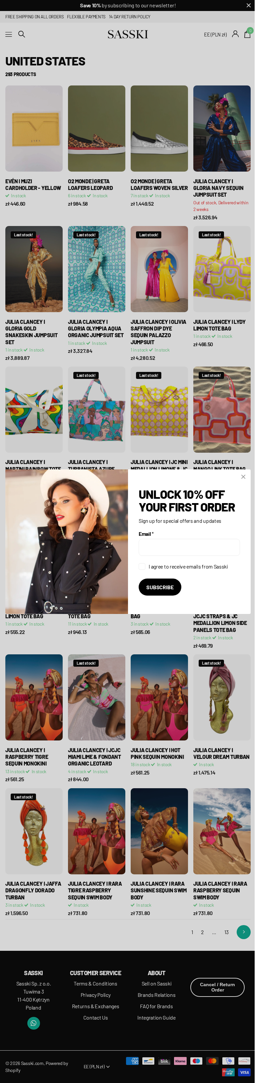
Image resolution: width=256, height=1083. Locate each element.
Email (146, 533)
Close (243, 476)
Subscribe (160, 587)
